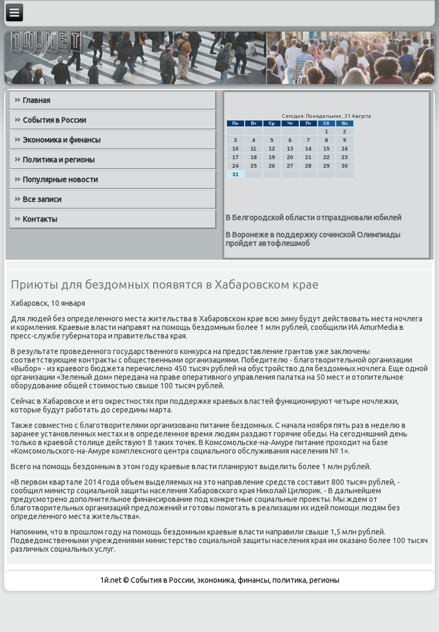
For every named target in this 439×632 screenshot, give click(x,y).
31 (235, 174)
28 (308, 166)
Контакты (40, 219)
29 (326, 166)
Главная (36, 100)
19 (272, 157)
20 (290, 157)
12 (272, 149)
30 (345, 166)
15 (326, 149)
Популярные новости (60, 179)
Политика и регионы (59, 159)
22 (326, 157)
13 (290, 149)
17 (235, 157)
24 (235, 166)
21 (308, 157)
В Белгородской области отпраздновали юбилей (314, 217)
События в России (54, 120)
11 (253, 149)
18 (254, 157)
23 (345, 157)
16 (345, 149)
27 (290, 166)
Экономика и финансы (62, 140)
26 (272, 166)
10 (235, 149)
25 (254, 166)
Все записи (42, 199)
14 (308, 149)
